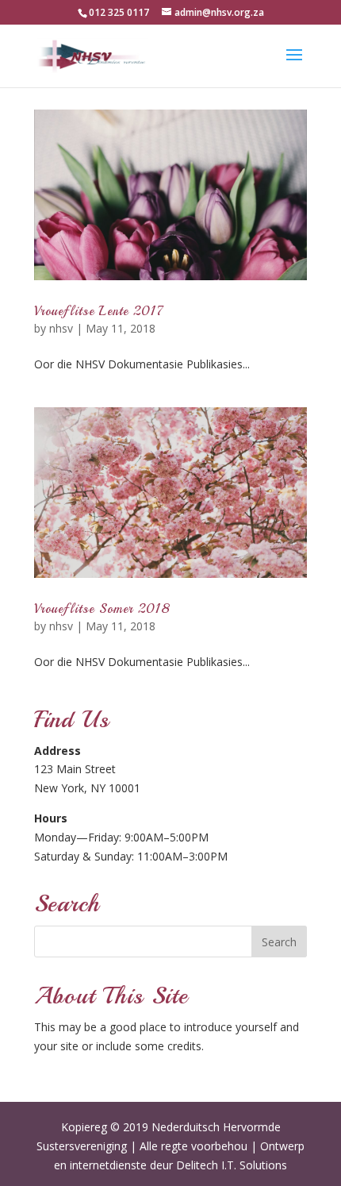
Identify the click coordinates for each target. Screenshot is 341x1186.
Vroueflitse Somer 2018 (102, 609)
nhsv (61, 328)
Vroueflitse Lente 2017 (99, 311)
